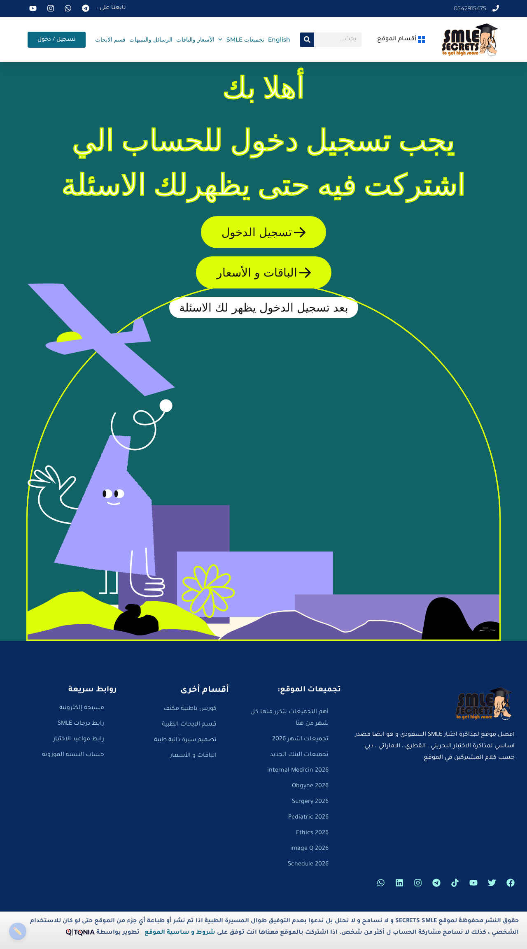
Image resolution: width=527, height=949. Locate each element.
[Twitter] (492, 883)
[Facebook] (510, 883)
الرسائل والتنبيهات (151, 39)
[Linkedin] (399, 883)
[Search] (307, 40)
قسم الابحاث (110, 39)
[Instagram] (418, 883)
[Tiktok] (455, 883)
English (279, 39)
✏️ (17, 931)
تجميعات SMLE (245, 39)
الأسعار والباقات (195, 39)
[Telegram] (436, 883)
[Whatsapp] (381, 883)
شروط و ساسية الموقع (180, 933)
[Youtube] (473, 883)
